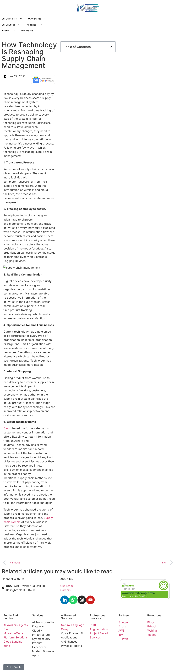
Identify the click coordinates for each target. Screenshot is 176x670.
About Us (66, 579)
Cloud (7, 428)
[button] (110, 46)
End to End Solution (10, 617)
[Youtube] (90, 600)
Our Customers (9, 18)
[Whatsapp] (73, 600)
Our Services (34, 18)
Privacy (66, 663)
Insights (5, 30)
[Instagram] (82, 600)
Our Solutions (8, 24)
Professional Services (98, 617)
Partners (124, 615)
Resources (154, 615)
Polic (74, 663)
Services (37, 615)
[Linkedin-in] (64, 600)
